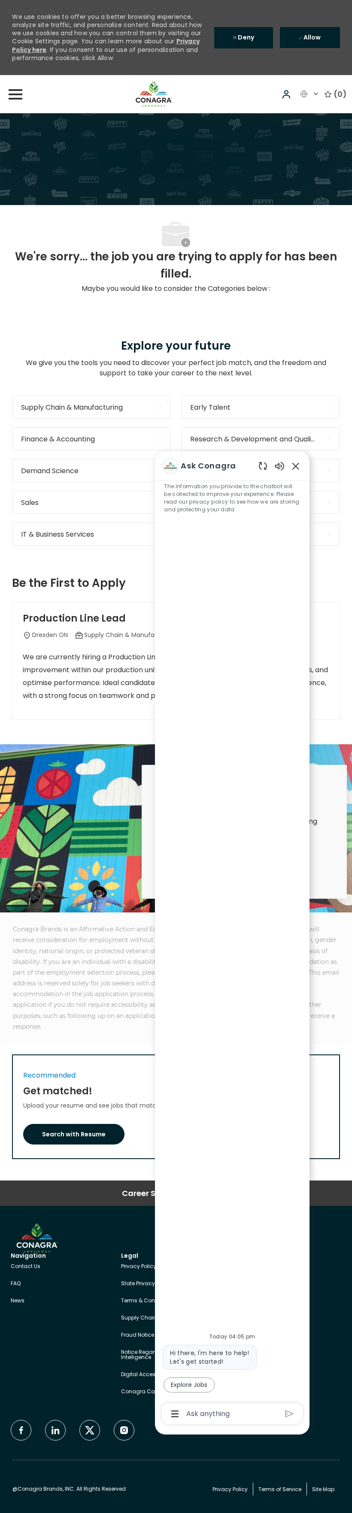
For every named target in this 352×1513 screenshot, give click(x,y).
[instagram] (124, 1430)
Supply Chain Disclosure (153, 1317)
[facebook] (21, 1430)
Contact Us (25, 1266)
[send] (289, 1413)
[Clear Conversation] (263, 465)
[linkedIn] (55, 1430)
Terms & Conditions (147, 1300)
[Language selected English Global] (310, 94)
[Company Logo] (154, 93)
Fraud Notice (137, 1334)
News (17, 1300)
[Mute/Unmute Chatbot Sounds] (279, 465)
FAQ (16, 1283)
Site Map (323, 1489)
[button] (287, 94)
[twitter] (89, 1430)
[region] (232, 939)
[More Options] (175, 1414)
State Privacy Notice (147, 1283)
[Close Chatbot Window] (295, 466)
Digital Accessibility (146, 1374)
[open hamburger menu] (15, 94)
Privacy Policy (138, 1266)
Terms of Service (279, 1489)
